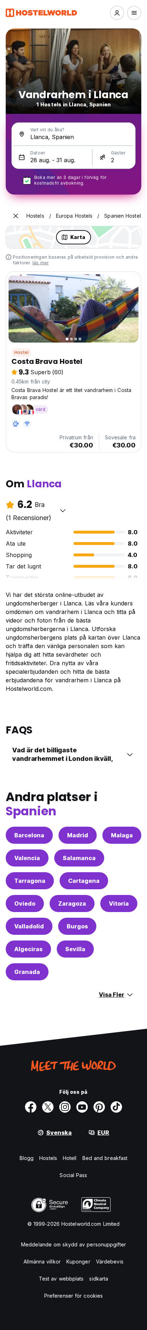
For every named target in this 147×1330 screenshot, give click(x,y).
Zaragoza (72, 903)
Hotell (70, 1158)
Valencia (27, 858)
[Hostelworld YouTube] (82, 1107)
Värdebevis (109, 1262)
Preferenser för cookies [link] (73, 1296)
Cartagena (84, 880)
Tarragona (29, 880)
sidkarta (98, 1279)
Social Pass (73, 1175)
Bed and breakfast (105, 1158)
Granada (27, 971)
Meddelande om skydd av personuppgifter (73, 1244)
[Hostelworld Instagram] (65, 1107)
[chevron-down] (62, 510)
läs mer (40, 262)
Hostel (21, 352)
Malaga (122, 835)
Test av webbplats (61, 1279)
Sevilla (75, 949)
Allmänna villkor (42, 1262)
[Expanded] (15, 215)
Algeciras (28, 949)
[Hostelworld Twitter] (48, 1107)
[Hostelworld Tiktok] (116, 1107)
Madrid (77, 835)
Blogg (27, 1158)
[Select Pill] (117, 13)
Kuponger (78, 1262)
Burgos (77, 926)
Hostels (48, 1158)
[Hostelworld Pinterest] (99, 1107)
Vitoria (119, 903)
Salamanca (79, 858)
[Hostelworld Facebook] (30, 1107)
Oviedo (24, 903)
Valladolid (29, 926)
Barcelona (29, 835)
